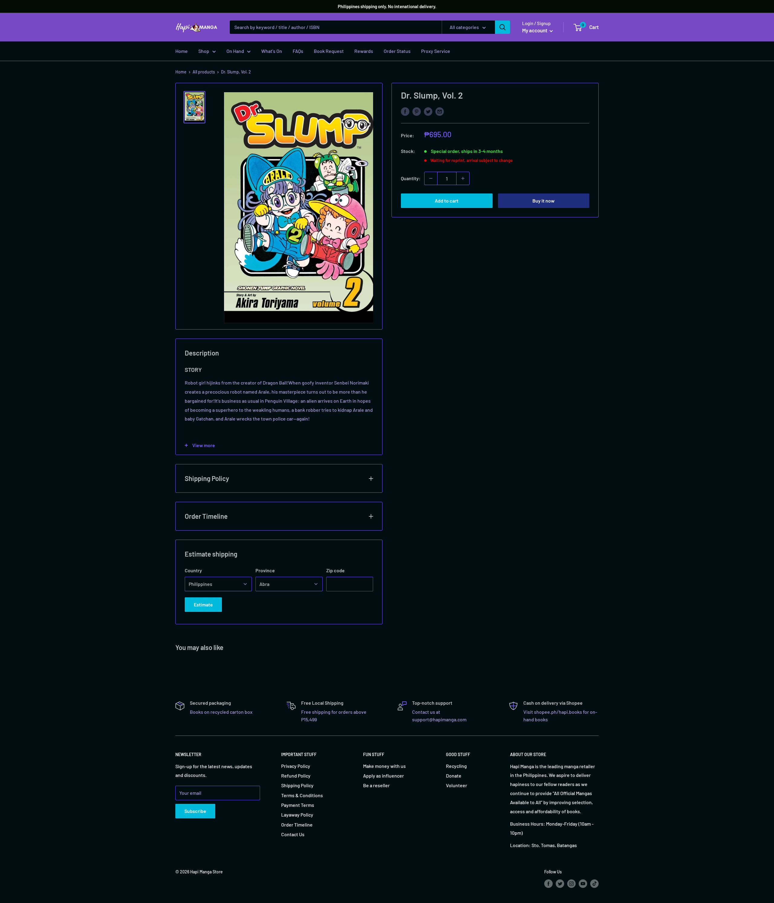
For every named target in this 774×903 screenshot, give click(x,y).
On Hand (235, 51)
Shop (203, 51)
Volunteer (456, 785)
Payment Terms (297, 805)
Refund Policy (296, 775)
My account (535, 30)
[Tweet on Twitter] (428, 111)
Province (265, 570)
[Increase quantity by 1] (463, 178)
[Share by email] (439, 111)
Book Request (329, 51)
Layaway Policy (297, 814)
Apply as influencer (383, 775)
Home (181, 51)
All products (204, 71)
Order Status (397, 51)
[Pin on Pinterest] (416, 111)
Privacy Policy (295, 766)
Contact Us (292, 834)
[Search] (502, 27)
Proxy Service (435, 51)
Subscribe (195, 811)
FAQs (298, 51)
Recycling (456, 766)
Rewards (363, 51)
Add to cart (446, 200)
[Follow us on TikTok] (594, 883)
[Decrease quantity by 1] (430, 178)
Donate (453, 775)
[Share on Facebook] (405, 111)
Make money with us (384, 766)
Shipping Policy (297, 785)
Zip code (335, 570)
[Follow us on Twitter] (560, 883)
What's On (271, 51)
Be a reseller (376, 785)
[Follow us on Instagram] (571, 883)
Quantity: (411, 178)
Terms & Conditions (302, 795)
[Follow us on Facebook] (548, 883)
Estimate (203, 604)
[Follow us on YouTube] (583, 883)
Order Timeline (297, 824)
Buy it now (543, 200)
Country (193, 570)
